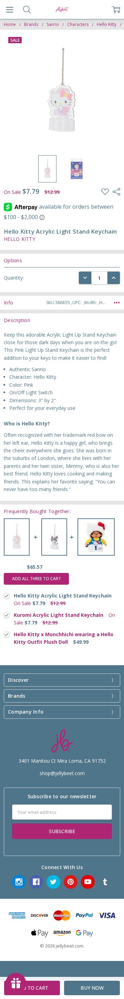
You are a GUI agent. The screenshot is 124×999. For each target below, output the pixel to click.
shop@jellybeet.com (62, 773)
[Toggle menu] (9, 9)
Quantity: (14, 277)
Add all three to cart (36, 579)
